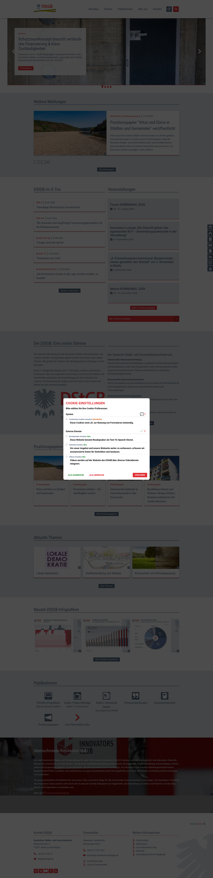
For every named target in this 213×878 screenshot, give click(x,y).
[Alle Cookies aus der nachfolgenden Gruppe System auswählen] (141, 414)
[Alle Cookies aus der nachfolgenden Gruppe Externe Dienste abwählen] (145, 431)
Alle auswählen (76, 475)
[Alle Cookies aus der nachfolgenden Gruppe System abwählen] (145, 414)
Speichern (140, 475)
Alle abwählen (96, 475)
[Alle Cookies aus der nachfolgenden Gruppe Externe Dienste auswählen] (141, 431)
